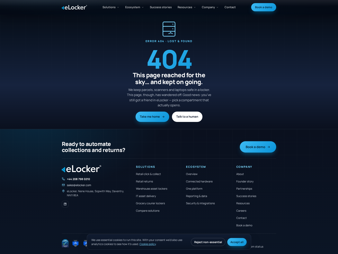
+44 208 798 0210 (78, 179)
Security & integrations (200, 203)
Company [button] (208, 7)
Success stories (161, 7)
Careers (241, 210)
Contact (230, 7)
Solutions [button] (109, 7)
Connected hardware (199, 181)
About (240, 174)
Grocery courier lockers (150, 203)
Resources (243, 203)
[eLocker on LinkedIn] (65, 204)
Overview (192, 174)
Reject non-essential (208, 242)
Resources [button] (185, 7)
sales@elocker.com (79, 185)
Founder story (245, 181)
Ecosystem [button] (132, 7)
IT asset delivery (146, 196)
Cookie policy (147, 244)
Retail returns (144, 181)
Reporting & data (196, 196)
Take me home (150, 117)
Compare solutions (147, 210)
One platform (194, 188)
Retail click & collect (148, 174)
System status (254, 246)
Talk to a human (187, 117)
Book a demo (263, 7)
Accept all (237, 242)
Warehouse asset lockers (151, 188)
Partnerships (244, 188)
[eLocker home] (74, 7)
